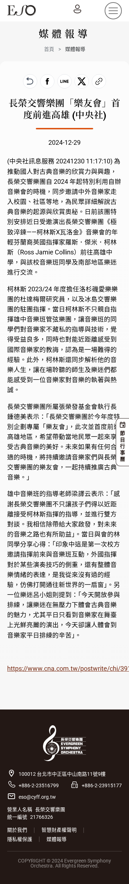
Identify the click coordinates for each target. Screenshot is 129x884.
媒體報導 (57, 839)
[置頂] (113, 868)
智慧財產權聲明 (59, 830)
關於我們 (17, 830)
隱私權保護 (19, 839)
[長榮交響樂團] (21, 10)
